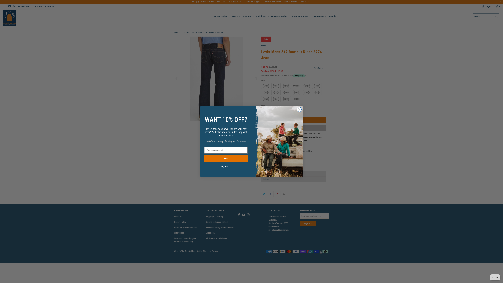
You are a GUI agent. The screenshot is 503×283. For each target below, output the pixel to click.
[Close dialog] (299, 109)
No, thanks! (226, 166)
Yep (226, 158)
